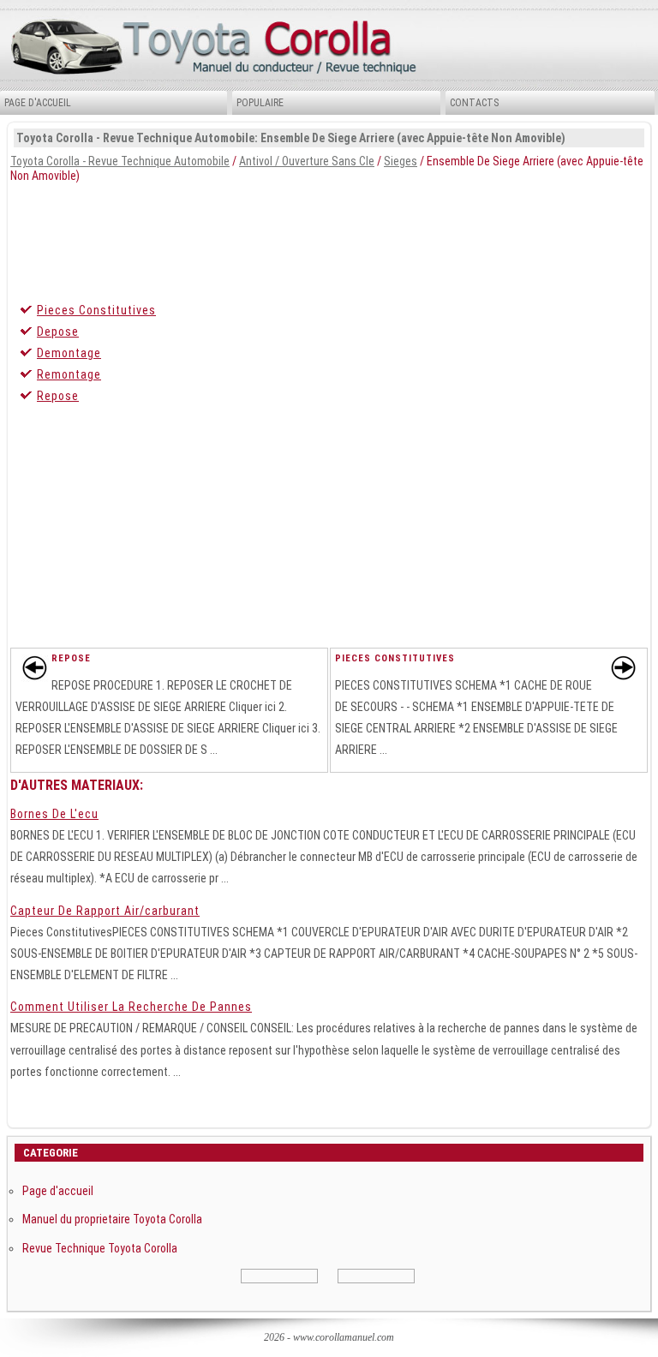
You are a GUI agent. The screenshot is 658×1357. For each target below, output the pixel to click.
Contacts (474, 103)
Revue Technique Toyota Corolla (99, 1248)
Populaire (260, 103)
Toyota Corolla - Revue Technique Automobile (120, 161)
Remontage (69, 374)
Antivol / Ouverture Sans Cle (306, 161)
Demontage (69, 353)
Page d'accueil (37, 103)
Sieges (400, 161)
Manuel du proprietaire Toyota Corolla (112, 1219)
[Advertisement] (329, 238)
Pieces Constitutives (96, 310)
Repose (58, 396)
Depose (58, 331)
